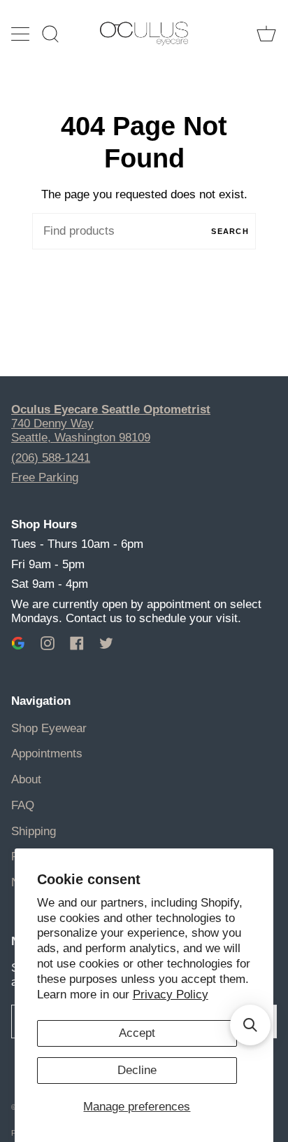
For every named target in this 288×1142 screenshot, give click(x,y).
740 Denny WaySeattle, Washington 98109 (80, 430)
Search (230, 231)
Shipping (33, 831)
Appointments (46, 753)
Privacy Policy (170, 994)
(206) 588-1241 (50, 458)
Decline (137, 1070)
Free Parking (44, 477)
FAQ (22, 805)
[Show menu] (21, 33)
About (26, 779)
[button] (250, 1025)
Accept (137, 1033)
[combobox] (144, 231)
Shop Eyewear (49, 728)
